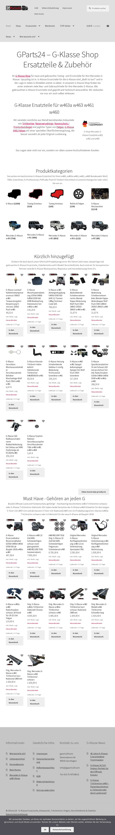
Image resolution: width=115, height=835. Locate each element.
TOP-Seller (65, 25)
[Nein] (111, 825)
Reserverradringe (44, 123)
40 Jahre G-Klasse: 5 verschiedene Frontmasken (99, 756)
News (8, 36)
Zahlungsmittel (17, 758)
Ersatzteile (31, 25)
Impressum (67, 8)
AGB (36, 8)
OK (45, 829)
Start (8, 25)
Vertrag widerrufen (45, 790)
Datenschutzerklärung (17, 814)
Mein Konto (39, 14)
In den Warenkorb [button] (13, 332)
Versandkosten (11, 320)
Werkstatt (50, 25)
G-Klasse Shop (22, 75)
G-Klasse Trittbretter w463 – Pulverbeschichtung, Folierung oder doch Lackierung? (99, 786)
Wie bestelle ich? (28, 36)
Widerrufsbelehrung (50, 8)
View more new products (93, 491)
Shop (18, 25)
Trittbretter (28, 123)
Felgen (60, 127)
